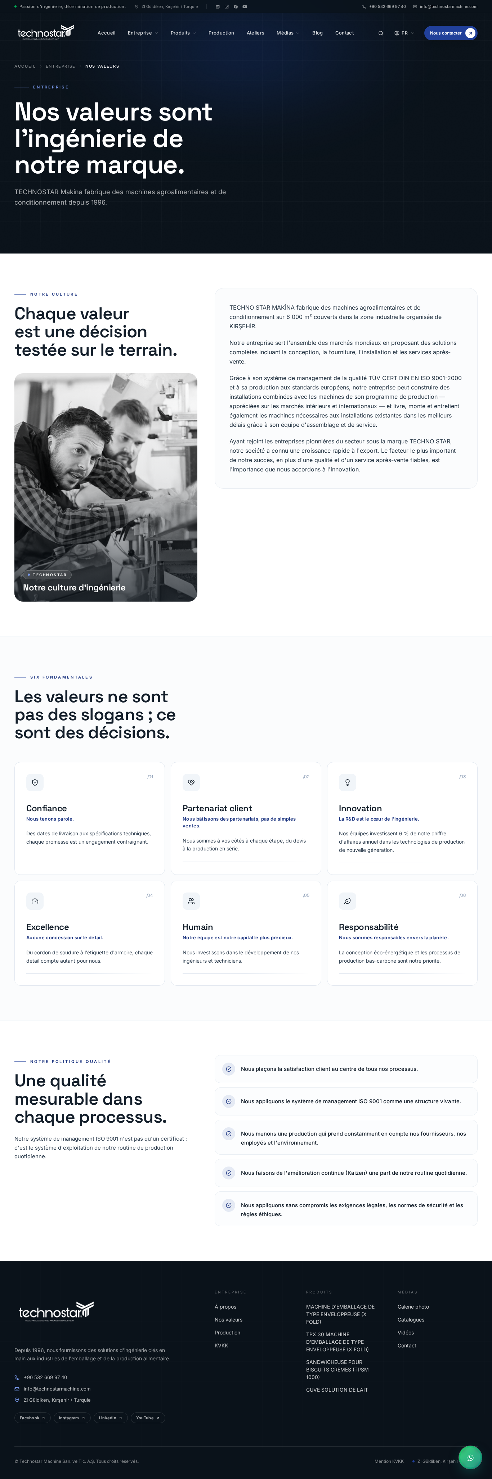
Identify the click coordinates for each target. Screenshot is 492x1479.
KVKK (221, 1345)
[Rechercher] (381, 33)
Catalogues (411, 1319)
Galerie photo (413, 1307)
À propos (225, 1307)
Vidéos (406, 1332)
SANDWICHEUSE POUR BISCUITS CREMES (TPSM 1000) (337, 1369)
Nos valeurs (228, 1319)
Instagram (69, 1417)
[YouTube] (244, 6)
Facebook (29, 1417)
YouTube (145, 1417)
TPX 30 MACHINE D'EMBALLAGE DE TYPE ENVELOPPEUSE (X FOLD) (337, 1341)
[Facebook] (235, 6)
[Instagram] (226, 6)
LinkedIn (107, 1417)
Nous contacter (446, 33)
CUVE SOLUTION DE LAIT (337, 1390)
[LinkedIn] (217, 6)
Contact (407, 1345)
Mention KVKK (389, 1461)
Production (227, 1332)
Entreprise (61, 66)
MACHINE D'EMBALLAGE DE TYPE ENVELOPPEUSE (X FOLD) (340, 1314)
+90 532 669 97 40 (387, 6)
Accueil (25, 66)
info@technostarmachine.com (449, 6)
